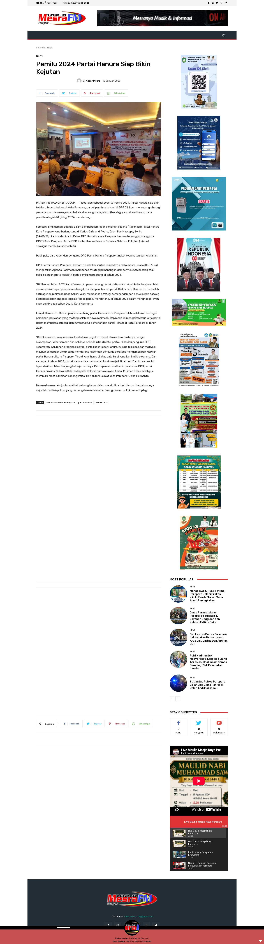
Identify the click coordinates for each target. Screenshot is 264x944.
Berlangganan (219, 721)
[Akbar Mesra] (80, 80)
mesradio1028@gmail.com (138, 916)
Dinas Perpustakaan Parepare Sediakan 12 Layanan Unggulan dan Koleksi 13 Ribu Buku (205, 617)
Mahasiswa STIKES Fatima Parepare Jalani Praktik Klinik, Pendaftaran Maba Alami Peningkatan (207, 595)
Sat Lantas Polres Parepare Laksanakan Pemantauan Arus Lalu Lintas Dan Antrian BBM (209, 639)
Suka (178, 721)
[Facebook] (208, 3)
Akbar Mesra (93, 81)
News (50, 47)
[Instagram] (213, 3)
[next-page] (177, 698)
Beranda (40, 47)
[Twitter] (217, 3)
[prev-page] (172, 698)
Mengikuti (199, 721)
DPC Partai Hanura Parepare (61, 402)
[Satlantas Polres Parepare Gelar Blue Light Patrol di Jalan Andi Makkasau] (178, 683)
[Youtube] (226, 3)
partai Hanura (85, 402)
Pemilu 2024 (101, 402)
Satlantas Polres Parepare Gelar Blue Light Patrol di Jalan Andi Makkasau (207, 685)
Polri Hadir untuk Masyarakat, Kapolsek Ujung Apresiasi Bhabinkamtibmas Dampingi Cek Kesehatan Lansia (208, 662)
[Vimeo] (221, 3)
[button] (223, 35)
